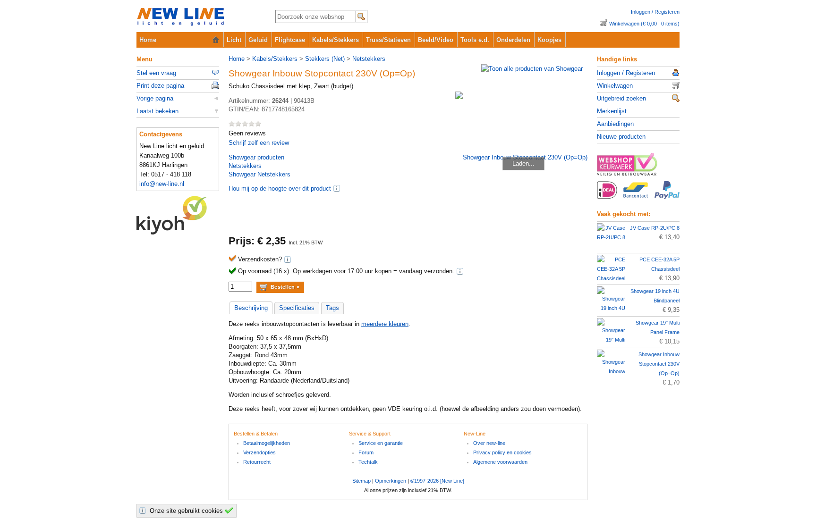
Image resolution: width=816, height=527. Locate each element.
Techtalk (368, 462)
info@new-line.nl (161, 183)
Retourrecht (257, 462)
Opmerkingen (390, 481)
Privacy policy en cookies (502, 452)
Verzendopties (259, 452)
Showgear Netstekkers (259, 174)
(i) (336, 188)
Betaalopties (638, 195)
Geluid (258, 39)
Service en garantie (380, 443)
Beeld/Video (435, 39)
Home (147, 39)
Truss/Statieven (388, 39)
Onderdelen (513, 39)
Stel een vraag (156, 72)
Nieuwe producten (621, 136)
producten (256, 157)
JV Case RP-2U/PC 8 (655, 228)
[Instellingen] (144, 510)
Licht (234, 39)
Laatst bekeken (157, 111)
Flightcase (290, 39)
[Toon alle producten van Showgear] (532, 68)
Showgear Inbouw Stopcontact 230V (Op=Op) (659, 363)
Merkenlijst (612, 111)
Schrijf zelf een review (259, 142)
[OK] (230, 510)
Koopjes (549, 39)
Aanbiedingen (615, 123)
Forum (366, 452)
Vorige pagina (154, 98)
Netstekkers (368, 58)
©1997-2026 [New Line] (437, 481)
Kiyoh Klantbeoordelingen (177, 215)
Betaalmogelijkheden (266, 443)
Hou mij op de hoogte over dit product (280, 188)
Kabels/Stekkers (335, 39)
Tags (332, 307)
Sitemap (361, 481)
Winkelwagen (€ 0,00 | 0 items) (644, 23)
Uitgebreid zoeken (621, 98)
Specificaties (296, 307)
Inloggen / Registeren (655, 12)
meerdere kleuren (384, 323)
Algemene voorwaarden (500, 462)
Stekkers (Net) (325, 58)
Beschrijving (251, 307)
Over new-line (489, 443)
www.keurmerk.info (638, 167)
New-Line (198, 17)
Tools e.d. (474, 39)
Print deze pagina (160, 85)
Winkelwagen (615, 85)
